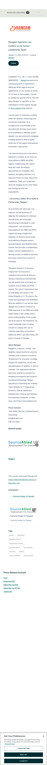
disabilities (20, 535)
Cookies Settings (23, 748)
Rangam (11, 58)
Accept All (23, 761)
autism (11, 535)
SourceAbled (16, 108)
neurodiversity (28, 547)
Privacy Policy (10, 744)
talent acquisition (14, 555)
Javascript (7, 592)
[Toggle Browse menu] (39, 12)
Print (5, 578)
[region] (23, 749)
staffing (21, 551)
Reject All (23, 754)
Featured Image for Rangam (23, 496)
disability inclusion (15, 539)
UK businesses (28, 555)
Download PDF (9, 581)
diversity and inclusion (16, 543)
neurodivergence (14, 547)
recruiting (12, 551)
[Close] (43, 736)
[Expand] (36, 445)
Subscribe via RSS (10, 585)
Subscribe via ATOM (11, 588)
